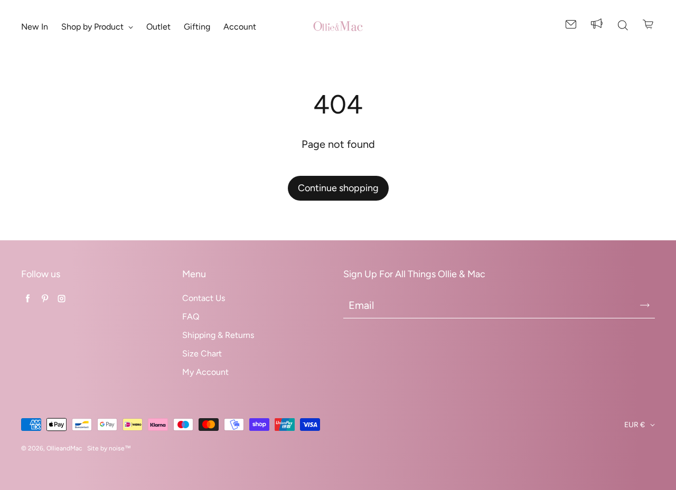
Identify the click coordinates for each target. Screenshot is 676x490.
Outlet (158, 27)
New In (34, 27)
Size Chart (202, 353)
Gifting (197, 27)
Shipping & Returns (218, 335)
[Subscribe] (645, 305)
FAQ (190, 317)
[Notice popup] (596, 26)
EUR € (634, 424)
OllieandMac (64, 448)
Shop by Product (93, 27)
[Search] (622, 26)
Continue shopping (338, 188)
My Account (205, 372)
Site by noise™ (109, 448)
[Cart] (648, 24)
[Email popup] (571, 26)
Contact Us (203, 298)
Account (239, 27)
